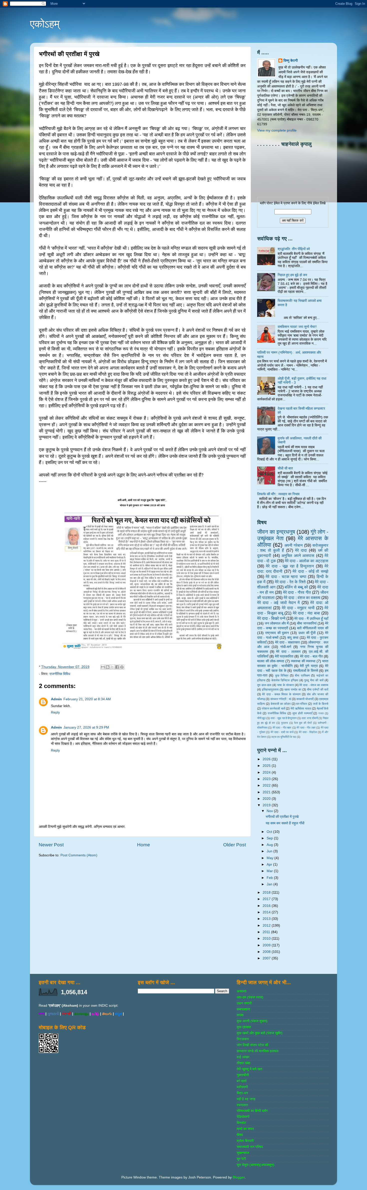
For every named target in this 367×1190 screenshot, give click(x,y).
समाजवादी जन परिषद (250, 1147)
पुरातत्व (284, 722)
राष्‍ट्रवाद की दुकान (277, 633)
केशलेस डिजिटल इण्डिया (284, 680)
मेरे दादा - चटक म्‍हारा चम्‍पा (286, 576)
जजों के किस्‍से (320, 704)
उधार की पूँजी (307, 633)
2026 (267, 759)
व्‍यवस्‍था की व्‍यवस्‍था (303, 661)
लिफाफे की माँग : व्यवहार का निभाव (278, 494)
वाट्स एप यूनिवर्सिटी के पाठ (283, 736)
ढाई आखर (243, 1057)
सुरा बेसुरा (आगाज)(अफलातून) (255, 1165)
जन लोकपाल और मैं (277, 623)
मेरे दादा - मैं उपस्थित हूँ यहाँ (311, 619)
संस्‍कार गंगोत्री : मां (280, 699)
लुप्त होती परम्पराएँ (302, 713)
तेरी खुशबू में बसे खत (249, 1069)
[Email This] (102, 667)
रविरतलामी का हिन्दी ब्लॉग (252, 1111)
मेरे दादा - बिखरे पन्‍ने (271, 618)
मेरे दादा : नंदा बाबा (306, 613)
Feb (270, 878)
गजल (321, 713)
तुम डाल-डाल (264, 685)
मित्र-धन (242, 1093)
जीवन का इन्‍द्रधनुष (276, 532)
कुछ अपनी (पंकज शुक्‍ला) (252, 1021)
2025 (267, 766)
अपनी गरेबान (293, 545)
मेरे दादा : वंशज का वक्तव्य (302, 597)
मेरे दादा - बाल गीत (311, 656)
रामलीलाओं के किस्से (305, 671)
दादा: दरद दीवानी (310, 718)
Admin (56, 699)
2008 (267, 952)
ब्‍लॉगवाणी (242, 1087)
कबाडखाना (243, 1009)
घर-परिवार (301, 704)
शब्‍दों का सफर (245, 1129)
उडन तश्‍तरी (244, 1003)
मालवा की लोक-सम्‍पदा (270, 661)
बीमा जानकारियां (307, 623)
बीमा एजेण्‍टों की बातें (317, 689)
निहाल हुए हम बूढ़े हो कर (292, 275)
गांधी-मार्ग (285, 647)
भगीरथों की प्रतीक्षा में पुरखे (282, 817)
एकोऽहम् (45, 24)
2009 (267, 945)
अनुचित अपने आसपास (297, 555)
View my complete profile (277, 130)
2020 (267, 799)
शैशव (240, 1135)
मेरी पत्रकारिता (284, 656)
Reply (55, 712)
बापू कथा (292, 638)
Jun (270, 851)
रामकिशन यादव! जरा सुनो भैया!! (297, 327)
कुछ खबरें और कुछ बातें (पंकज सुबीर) (260, 1033)
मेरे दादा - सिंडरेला (308, 732)
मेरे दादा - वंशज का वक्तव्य (313, 685)
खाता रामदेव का (292, 689)
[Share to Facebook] (117, 667)
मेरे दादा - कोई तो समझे (310, 571)
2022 (267, 785)
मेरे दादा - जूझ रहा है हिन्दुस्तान (290, 566)
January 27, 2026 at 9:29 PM (86, 727)
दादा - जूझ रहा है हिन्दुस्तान (284, 718)
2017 (267, 899)
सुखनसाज (243, 1153)
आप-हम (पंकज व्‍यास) (250, 997)
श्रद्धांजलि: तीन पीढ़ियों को (294, 249)
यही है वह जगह (246, 1099)
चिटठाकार (243, 1039)
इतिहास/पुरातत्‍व (270, 689)
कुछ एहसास (244, 1027)
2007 (267, 958)
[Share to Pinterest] (121, 667)
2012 (267, 925)
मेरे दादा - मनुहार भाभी (298, 608)
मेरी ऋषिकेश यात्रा (301, 708)
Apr (270, 864)
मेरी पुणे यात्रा (309, 666)
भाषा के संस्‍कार (285, 685)
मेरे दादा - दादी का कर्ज (282, 732)
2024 (267, 772)
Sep (270, 838)
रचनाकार (242, 1105)
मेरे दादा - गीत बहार (282, 727)
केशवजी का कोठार (281, 704)
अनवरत (241, 991)
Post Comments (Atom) (78, 855)
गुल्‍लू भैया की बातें (313, 680)
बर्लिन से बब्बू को (296, 587)
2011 (267, 932)
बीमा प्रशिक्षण (302, 675)
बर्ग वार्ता (241, 1081)
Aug (270, 845)
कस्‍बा (240, 1015)
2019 (267, 805)
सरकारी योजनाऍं (305, 699)
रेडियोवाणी (243, 1117)
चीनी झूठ (261, 718)
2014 (267, 912)
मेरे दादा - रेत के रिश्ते (290, 581)
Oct (270, 832)
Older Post (234, 844)
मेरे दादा (301, 550)
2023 (267, 779)
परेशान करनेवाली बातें (273, 708)
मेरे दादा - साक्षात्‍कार (287, 642)
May (270, 858)
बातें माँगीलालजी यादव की (312, 628)
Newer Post (51, 844)
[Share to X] (112, 667)
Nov (270, 811)
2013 (267, 919)
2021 (267, 792)
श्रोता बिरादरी (245, 1141)
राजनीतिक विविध (59, 674)
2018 (267, 892)
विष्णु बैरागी (290, 61)
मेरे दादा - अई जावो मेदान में (278, 602)
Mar (270, 871)
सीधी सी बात (285, 468)
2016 (267, 906)
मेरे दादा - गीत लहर (306, 727)
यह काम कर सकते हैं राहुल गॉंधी (285, 823)
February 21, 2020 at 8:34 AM (87, 699)
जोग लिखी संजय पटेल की (252, 1045)
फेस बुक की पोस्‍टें (303, 722)
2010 (267, 938)
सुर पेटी (241, 1159)
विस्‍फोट (241, 1123)
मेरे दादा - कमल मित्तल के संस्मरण (281, 694)
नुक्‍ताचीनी (243, 1075)
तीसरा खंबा (243, 1063)
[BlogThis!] (107, 667)
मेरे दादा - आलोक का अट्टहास (306, 560)
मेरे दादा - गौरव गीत (297, 592)
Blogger (239, 1177)
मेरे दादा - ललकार (288, 652)
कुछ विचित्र (281, 675)
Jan (270, 884)
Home (143, 844)
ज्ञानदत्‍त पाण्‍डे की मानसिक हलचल (257, 1051)
